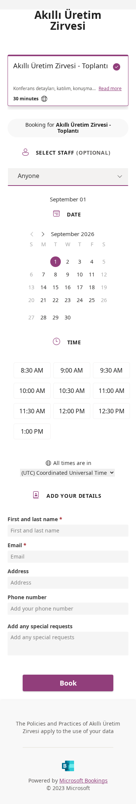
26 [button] (104, 300)
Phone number (27, 597)
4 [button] (91, 261)
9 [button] (67, 274)
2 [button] (67, 261)
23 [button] (68, 300)
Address (18, 571)
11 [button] (92, 274)
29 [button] (56, 317)
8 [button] (55, 274)
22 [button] (56, 300)
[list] (68, 82)
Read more (110, 88)
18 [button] (92, 287)
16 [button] (68, 287)
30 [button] (68, 317)
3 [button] (79, 261)
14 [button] (43, 287)
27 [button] (31, 317)
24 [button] (80, 300)
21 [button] (43, 300)
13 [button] (31, 287)
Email (15, 545)
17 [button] (80, 287)
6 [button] (31, 274)
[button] (32, 234)
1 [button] (55, 261)
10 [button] (80, 274)
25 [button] (92, 300)
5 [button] (103, 261)
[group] (70, 402)
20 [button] (31, 300)
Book (68, 682)
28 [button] (43, 317)
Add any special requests (40, 626)
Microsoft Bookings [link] (83, 780)
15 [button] (56, 287)
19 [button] (104, 287)
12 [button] (104, 274)
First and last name (33, 519)
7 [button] (43, 274)
